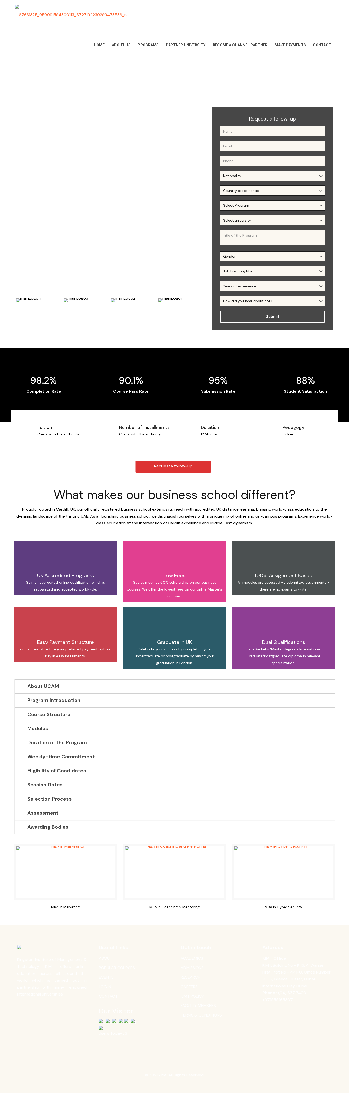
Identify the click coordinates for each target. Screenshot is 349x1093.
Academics (192, 958)
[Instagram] (185, 1084)
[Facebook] (164, 1084)
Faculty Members (198, 1005)
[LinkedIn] (178, 1084)
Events (106, 977)
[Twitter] (171, 1084)
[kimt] (71, 15)
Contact (108, 996)
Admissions (192, 967)
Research (190, 977)
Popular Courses (117, 967)
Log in (105, 986)
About (105, 958)
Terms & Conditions (201, 1015)
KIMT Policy (192, 996)
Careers (189, 986)
